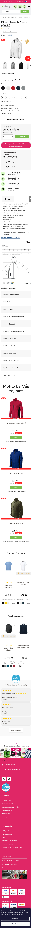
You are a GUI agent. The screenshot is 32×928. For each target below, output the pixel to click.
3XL (25, 97)
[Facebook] (3, 779)
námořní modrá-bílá (23, 665)
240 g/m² (12, 324)
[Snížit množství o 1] (4, 136)
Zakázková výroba (7, 810)
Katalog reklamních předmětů (10, 831)
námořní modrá (23, 602)
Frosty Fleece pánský (16, 473)
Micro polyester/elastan (16, 316)
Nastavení (15, 919)
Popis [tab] (7, 199)
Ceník (3, 837)
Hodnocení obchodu (7, 804)
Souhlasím (15, 924)
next (30, 571)
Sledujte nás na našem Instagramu (16, 746)
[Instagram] (9, 779)
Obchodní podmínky (7, 844)
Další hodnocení (16, 730)
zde (22, 914)
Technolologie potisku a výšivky (11, 807)
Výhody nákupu (6, 800)
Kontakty (4, 817)
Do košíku (22, 136)
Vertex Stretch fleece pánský (16, 423)
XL (15, 97)
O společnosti (6, 813)
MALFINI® (9, 35)
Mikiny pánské (14, 295)
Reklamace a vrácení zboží (9, 840)
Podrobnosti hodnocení (10, 32)
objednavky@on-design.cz (13, 769)
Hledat (25, 11)
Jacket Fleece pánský (16, 523)
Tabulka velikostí (6, 102)
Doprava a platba (7, 834)
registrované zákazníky (16, 146)
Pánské (11, 309)
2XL (19, 97)
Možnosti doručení (6, 114)
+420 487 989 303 (10, 1)
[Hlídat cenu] (10, 162)
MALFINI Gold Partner (25, 573)
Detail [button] (16, 438)
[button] (16, 434)
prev (2, 571)
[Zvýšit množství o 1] (12, 136)
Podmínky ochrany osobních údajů (12, 847)
